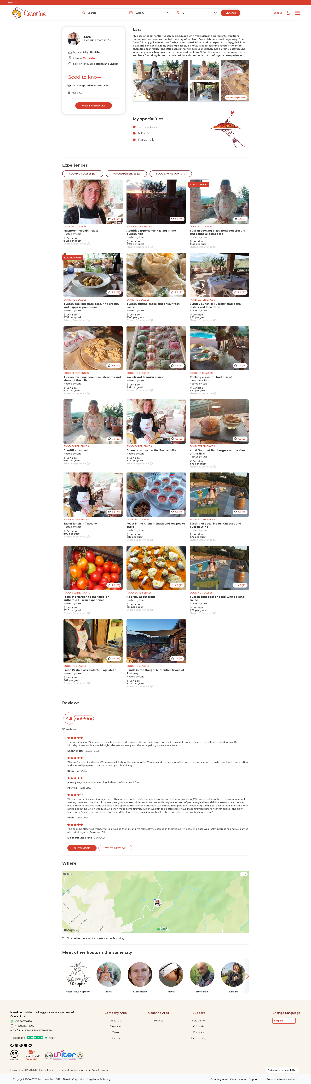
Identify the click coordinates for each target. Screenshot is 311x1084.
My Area (158, 1020)
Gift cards (198, 1026)
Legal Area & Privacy (96, 1070)
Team (115, 1032)
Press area (115, 1026)
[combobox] (105, 12)
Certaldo (89, 58)
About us (115, 1020)
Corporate (198, 1032)
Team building (199, 1038)
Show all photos (236, 97)
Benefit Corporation (71, 1070)
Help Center (199, 1020)
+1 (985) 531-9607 (24, 1025)
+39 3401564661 (24, 1021)
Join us (278, 12)
